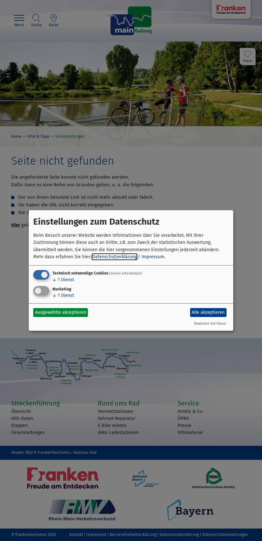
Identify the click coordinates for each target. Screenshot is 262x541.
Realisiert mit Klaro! (210, 323)
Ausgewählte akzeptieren (60, 312)
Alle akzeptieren (208, 312)
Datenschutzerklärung (114, 256)
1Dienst (63, 279)
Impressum (153, 256)
